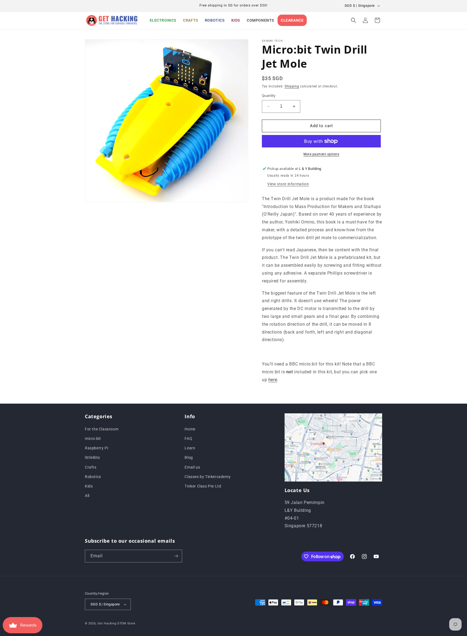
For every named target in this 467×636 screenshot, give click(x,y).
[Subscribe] (176, 556)
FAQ (188, 438)
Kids (89, 486)
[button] (353, 20)
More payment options (321, 154)
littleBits (92, 457)
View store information (288, 184)
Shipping (292, 86)
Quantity (268, 96)
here (272, 379)
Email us (192, 467)
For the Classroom (101, 429)
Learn (190, 448)
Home (190, 429)
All (87, 495)
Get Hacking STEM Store (116, 623)
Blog (189, 457)
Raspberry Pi (96, 448)
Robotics (93, 476)
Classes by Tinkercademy (208, 476)
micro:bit (93, 438)
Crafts (90, 467)
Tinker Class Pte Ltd (203, 486)
